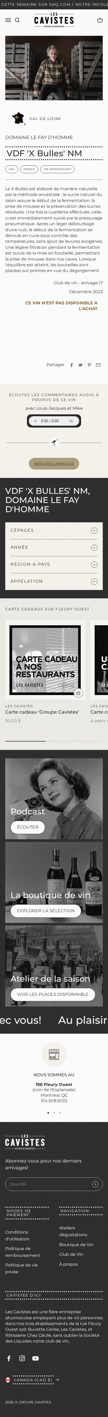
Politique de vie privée (21, 1268)
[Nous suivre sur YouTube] (35, 1358)
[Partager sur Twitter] (80, 365)
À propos (68, 1264)
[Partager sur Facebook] (71, 365)
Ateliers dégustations (73, 1231)
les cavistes (19, 706)
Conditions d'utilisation (17, 1235)
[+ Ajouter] (78, 693)
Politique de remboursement (22, 1252)
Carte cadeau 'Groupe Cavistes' (42, 712)
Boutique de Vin (76, 1244)
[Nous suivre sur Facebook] (8, 1358)
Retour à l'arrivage (54, 463)
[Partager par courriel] (98, 365)
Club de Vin (71, 1254)
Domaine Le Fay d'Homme (39, 137)
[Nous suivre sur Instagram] (22, 1358)
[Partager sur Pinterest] (89, 365)
